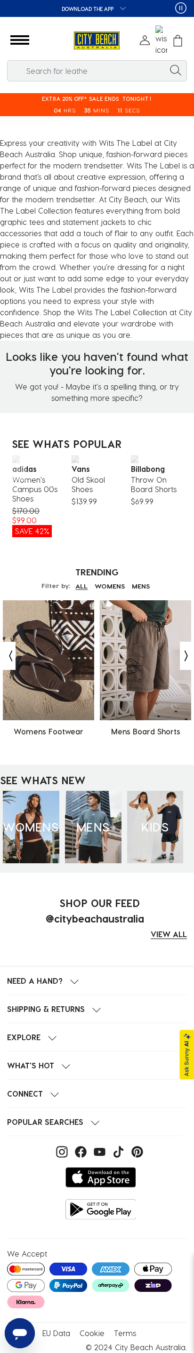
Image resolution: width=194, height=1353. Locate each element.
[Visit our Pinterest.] (135, 1150)
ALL (81, 586)
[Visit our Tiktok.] (117, 1150)
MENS (141, 586)
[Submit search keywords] (175, 70)
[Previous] (18, 468)
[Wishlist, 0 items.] (161, 40)
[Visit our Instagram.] (60, 1150)
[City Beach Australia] (97, 41)
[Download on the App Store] (100, 1177)
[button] (19, 40)
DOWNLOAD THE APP (88, 9)
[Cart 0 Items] (178, 41)
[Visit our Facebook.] (79, 1150)
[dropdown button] (120, 9)
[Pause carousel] (180, 8)
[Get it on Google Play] (100, 1209)
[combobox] (97, 70)
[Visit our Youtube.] (98, 1150)
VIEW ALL (169, 934)
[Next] (178, 468)
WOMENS (110, 586)
